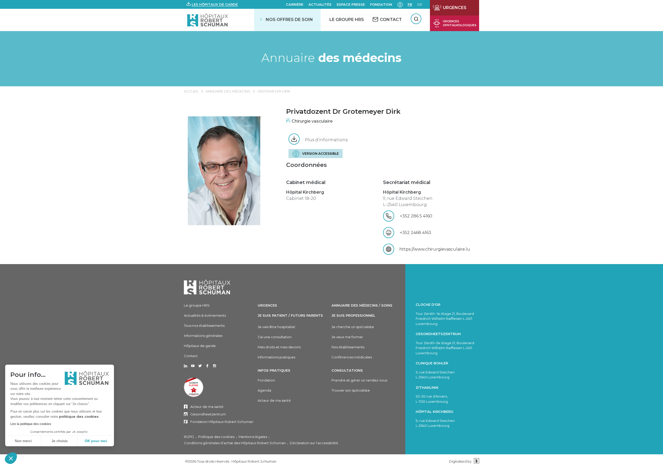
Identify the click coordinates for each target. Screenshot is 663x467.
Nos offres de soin (289, 19)
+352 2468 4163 (415, 232)
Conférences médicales (352, 357)
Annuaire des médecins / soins (362, 305)
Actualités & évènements (205, 315)
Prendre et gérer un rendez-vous (359, 380)
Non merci (23, 441)
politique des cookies (79, 416)
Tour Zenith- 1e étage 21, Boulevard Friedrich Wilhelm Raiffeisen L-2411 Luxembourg (445, 319)
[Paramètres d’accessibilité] (400, 4)
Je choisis (60, 441)
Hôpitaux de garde (200, 346)
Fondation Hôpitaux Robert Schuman (221, 422)
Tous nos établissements (204, 325)
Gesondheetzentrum (208, 414)
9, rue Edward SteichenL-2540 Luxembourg (408, 198)
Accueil (191, 91)
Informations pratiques (276, 357)
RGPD (189, 437)
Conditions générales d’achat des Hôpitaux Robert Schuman (235, 443)
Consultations (347, 370)
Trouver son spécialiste (351, 390)
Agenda (264, 390)
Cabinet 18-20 (305, 195)
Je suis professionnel (353, 315)
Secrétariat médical (406, 182)
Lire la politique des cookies (30, 424)
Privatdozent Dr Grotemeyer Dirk (343, 111)
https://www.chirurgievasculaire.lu (434, 249)
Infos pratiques (274, 370)
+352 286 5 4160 (425, 216)
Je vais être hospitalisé (276, 327)
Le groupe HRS (197, 305)
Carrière (294, 4)
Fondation (381, 4)
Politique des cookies (216, 437)
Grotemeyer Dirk (273, 91)
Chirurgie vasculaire (312, 121)
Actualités (320, 4)
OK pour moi (96, 441)
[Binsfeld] (476, 461)
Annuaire (331, 57)
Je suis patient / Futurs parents (290, 315)
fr (410, 4)
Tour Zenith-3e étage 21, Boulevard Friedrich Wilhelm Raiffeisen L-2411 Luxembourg (445, 348)
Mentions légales (253, 437)
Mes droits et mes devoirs (279, 347)
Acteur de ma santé (207, 407)
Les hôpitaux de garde (215, 4)
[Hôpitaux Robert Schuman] (207, 287)
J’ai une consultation (275, 337)
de (419, 4)
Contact (191, 356)
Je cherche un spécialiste (353, 327)
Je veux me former (347, 337)
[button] (11, 458)
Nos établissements (348, 347)
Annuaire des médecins (228, 91)
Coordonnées (306, 164)
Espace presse (351, 4)
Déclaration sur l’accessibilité (314, 443)
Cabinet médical (306, 182)
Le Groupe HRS (346, 19)
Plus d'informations (326, 139)
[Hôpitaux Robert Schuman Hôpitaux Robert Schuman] (208, 20)
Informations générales (203, 336)
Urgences (267, 305)
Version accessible (320, 153)
